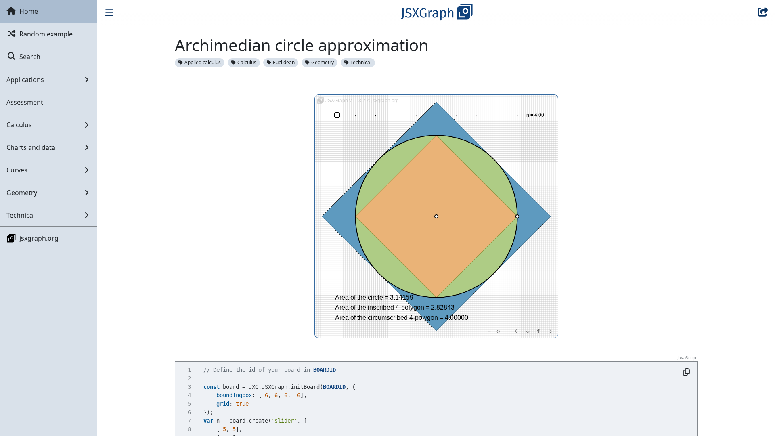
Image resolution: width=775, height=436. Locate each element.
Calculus (246, 62)
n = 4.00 (535, 115)
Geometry (322, 62)
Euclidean (284, 62)
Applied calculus (202, 62)
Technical (360, 62)
